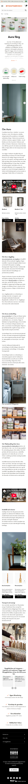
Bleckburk (4, 209)
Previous (3, 103)
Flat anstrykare (18, 585)
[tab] (14, 734)
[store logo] (14, 6)
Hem (2, 13)
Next (24, 103)
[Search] (25, 10)
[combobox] (12, 10)
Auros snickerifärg (6, 316)
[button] (8, 681)
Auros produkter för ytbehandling (10, 446)
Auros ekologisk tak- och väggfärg (10, 259)
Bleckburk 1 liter (19, 209)
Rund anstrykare (6, 585)
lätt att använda (13, 280)
